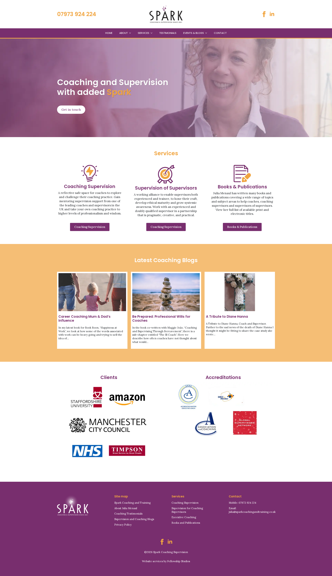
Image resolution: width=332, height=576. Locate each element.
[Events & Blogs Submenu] (207, 33)
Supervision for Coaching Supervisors (187, 510)
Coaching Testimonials (128, 513)
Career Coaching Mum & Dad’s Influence (84, 319)
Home (108, 33)
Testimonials (167, 33)
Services (143, 33)
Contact (220, 33)
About (123, 33)
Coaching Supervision (185, 502)
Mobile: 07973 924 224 (242, 502)
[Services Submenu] (152, 33)
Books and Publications (186, 522)
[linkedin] (272, 14)
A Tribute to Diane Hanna (227, 317)
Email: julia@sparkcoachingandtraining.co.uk (252, 510)
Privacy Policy (123, 524)
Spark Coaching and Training (132, 502)
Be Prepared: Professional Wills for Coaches (161, 319)
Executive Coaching (184, 517)
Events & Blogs (193, 33)
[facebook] (264, 14)
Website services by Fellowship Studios (166, 561)
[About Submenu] (131, 33)
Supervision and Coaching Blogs (134, 519)
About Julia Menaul (125, 508)
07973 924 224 (76, 14)
